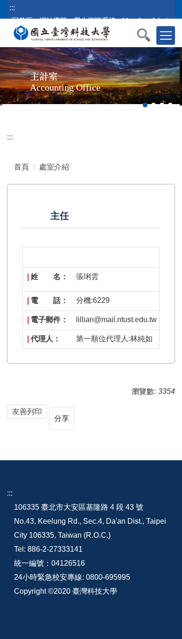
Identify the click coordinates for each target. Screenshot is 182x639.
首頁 (21, 167)
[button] (148, 35)
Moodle (133, 20)
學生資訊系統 (95, 20)
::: (12, 8)
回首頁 (22, 20)
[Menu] (165, 35)
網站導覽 (53, 20)
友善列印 (27, 411)
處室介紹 (54, 167)
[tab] (145, 105)
